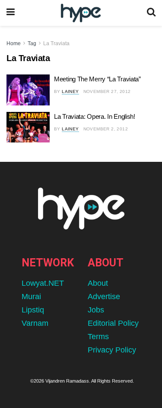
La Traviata (56, 43)
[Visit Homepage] (80, 13)
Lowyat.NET (43, 283)
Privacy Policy (112, 350)
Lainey (70, 91)
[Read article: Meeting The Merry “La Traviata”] (28, 89)
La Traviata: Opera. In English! (94, 116)
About (98, 283)
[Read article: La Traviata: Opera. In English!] (28, 127)
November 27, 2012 (107, 91)
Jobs (96, 310)
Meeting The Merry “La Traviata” (97, 79)
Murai (31, 296)
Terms (98, 336)
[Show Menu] (10, 13)
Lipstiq (33, 310)
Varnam (35, 323)
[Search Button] (151, 13)
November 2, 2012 (105, 129)
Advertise (104, 296)
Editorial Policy (113, 323)
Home (13, 43)
